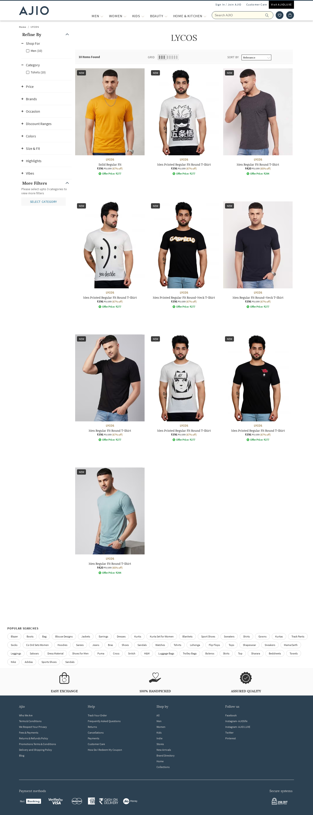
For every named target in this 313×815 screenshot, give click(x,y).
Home (22, 26)
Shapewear (249, 645)
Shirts (246, 636)
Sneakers (270, 645)
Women (160, 727)
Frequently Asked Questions (104, 721)
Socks (14, 645)
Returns (92, 727)
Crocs (116, 653)
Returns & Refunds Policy (33, 738)
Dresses (121, 636)
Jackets (85, 636)
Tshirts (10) (38, 72)
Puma (100, 653)
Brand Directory (165, 755)
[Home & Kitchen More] (205, 16)
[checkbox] (46, 50)
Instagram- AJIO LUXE (237, 727)
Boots (30, 636)
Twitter (229, 732)
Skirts (226, 653)
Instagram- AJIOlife (236, 721)
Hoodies (62, 645)
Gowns (262, 636)
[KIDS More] (143, 16)
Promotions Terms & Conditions (37, 744)
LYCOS (35, 26)
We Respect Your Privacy (33, 727)
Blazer (14, 636)
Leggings (16, 653)
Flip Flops (214, 645)
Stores (160, 744)
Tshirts (177, 645)
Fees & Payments (28, 732)
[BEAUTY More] (166, 16)
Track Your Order (97, 715)
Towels (294, 653)
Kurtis (137, 636)
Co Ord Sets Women (37, 645)
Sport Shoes (208, 636)
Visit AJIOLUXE (281, 4)
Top (240, 653)
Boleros (209, 653)
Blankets (187, 636)
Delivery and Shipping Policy (35, 749)
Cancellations (96, 732)
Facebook (231, 715)
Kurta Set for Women (162, 636)
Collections (163, 767)
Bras (110, 645)
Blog (21, 755)
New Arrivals (163, 749)
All (157, 715)
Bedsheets (275, 653)
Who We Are (26, 715)
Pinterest (230, 738)
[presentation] (189, 334)
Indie (159, 738)
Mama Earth (291, 645)
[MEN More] (101, 16)
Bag (44, 636)
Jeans (95, 645)
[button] (279, 15)
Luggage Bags (166, 653)
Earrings (103, 636)
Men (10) (36, 51)
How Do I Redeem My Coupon (105, 749)
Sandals (142, 645)
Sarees (80, 645)
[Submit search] (269, 15)
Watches (160, 645)
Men (159, 721)
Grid (151, 57)
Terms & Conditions (30, 721)
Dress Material (55, 653)
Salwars (34, 653)
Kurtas (279, 636)
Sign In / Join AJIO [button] (228, 4)
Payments (93, 738)
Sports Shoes (49, 662)
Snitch (131, 653)
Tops (231, 645)
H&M (147, 653)
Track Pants (297, 636)
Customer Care (256, 4)
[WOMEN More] (125, 16)
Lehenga (195, 645)
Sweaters (229, 636)
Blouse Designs (64, 636)
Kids (159, 732)
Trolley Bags (190, 653)
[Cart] (290, 15)
